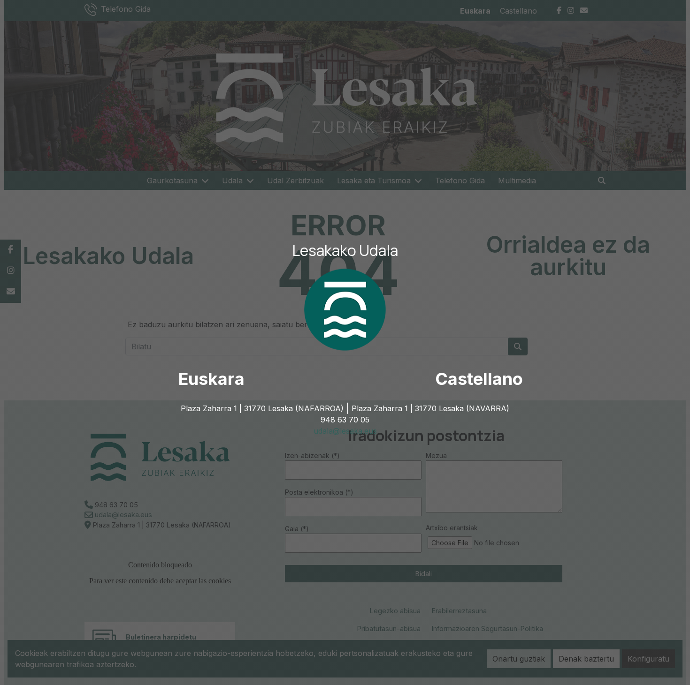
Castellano (479, 379)
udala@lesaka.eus (345, 431)
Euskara (211, 379)
